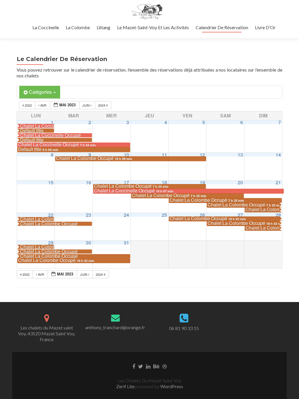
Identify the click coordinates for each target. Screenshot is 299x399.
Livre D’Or (265, 27)
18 (164, 182)
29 (50, 242)
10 (126, 154)
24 (126, 214)
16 (88, 182)
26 (202, 214)
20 (240, 182)
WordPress (171, 386)
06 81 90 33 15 (184, 328)
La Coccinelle (45, 27)
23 (88, 214)
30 (88, 242)
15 (50, 182)
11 (164, 154)
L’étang (103, 27)
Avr (43, 105)
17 (126, 182)
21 (278, 182)
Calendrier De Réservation (222, 27)
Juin (86, 105)
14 (278, 154)
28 (278, 214)
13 (240, 154)
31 (126, 242)
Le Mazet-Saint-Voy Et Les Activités (153, 27)
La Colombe (78, 27)
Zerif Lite (125, 386)
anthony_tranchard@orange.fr (115, 327)
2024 (102, 105)
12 (202, 154)
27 (240, 214)
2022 (28, 105)
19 (202, 182)
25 (164, 214)
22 (50, 214)
